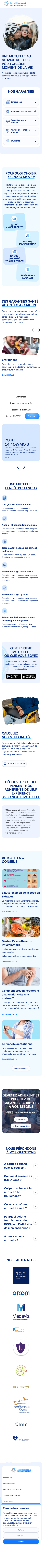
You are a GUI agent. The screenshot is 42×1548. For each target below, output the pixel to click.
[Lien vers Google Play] (13, 676)
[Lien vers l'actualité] (21, 891)
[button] (37, 4)
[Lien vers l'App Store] (29, 676)
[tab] (21, 397)
